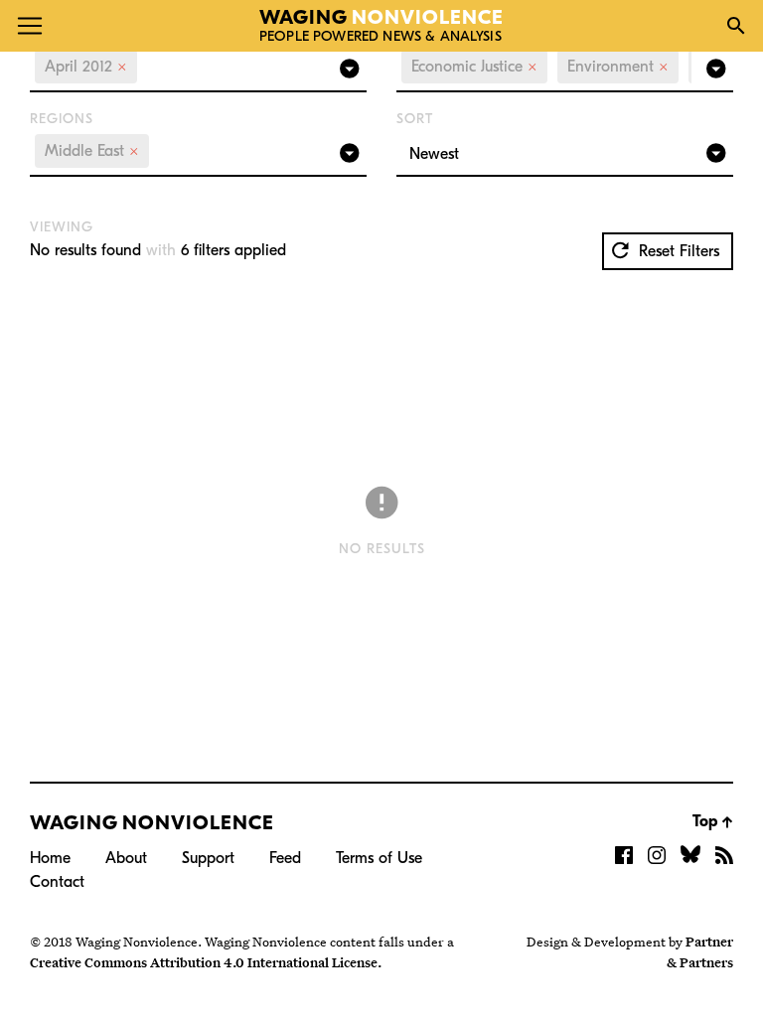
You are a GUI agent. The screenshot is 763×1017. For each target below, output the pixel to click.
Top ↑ (712, 821)
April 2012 (86, 66)
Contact (57, 882)
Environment (618, 66)
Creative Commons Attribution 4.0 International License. (206, 962)
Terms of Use (379, 858)
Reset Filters (676, 251)
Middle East (92, 151)
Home (50, 858)
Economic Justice (474, 66)
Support (208, 858)
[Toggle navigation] (30, 26)
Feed (285, 858)
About (126, 858)
